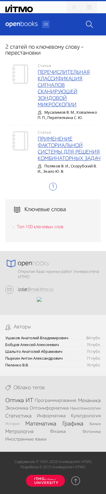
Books (21, 24)
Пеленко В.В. (17, 365)
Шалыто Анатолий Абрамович (33, 351)
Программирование (55, 400)
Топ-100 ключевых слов (40, 226)
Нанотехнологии (85, 408)
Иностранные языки (26, 439)
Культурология (86, 416)
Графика (72, 424)
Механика (89, 400)
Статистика (18, 416)
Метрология (19, 431)
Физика (58, 431)
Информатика (51, 416)
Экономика (16, 408)
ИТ (29, 401)
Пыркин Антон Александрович (34, 358)
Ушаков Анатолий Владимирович (36, 338)
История (12, 424)
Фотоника (91, 432)
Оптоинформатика (49, 408)
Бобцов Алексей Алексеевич (32, 345)
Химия (95, 424)
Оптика (14, 401)
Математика (40, 424)
